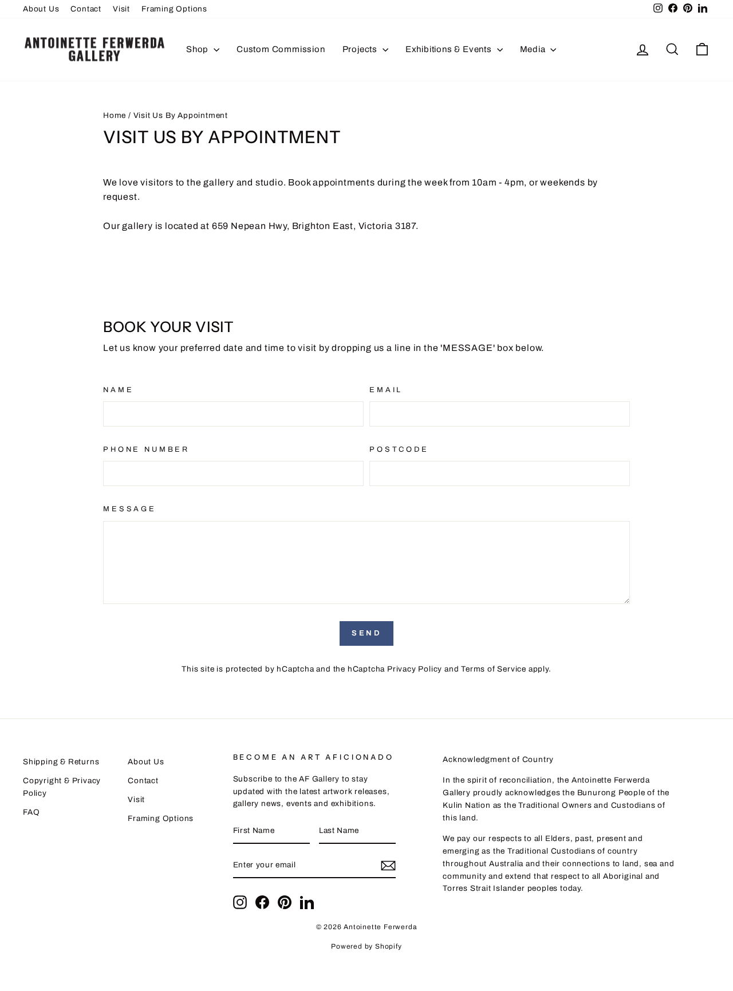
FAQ (31, 812)
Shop (198, 49)
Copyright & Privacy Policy (62, 786)
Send (367, 633)
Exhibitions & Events (449, 49)
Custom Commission (281, 49)
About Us (41, 9)
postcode (399, 449)
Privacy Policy (414, 669)
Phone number (146, 449)
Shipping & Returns (61, 761)
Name (118, 390)
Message (129, 509)
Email (386, 390)
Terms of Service (493, 669)
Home (114, 115)
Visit (121, 9)
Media (534, 49)
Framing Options (174, 9)
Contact (85, 9)
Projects (361, 49)
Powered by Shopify (366, 946)
